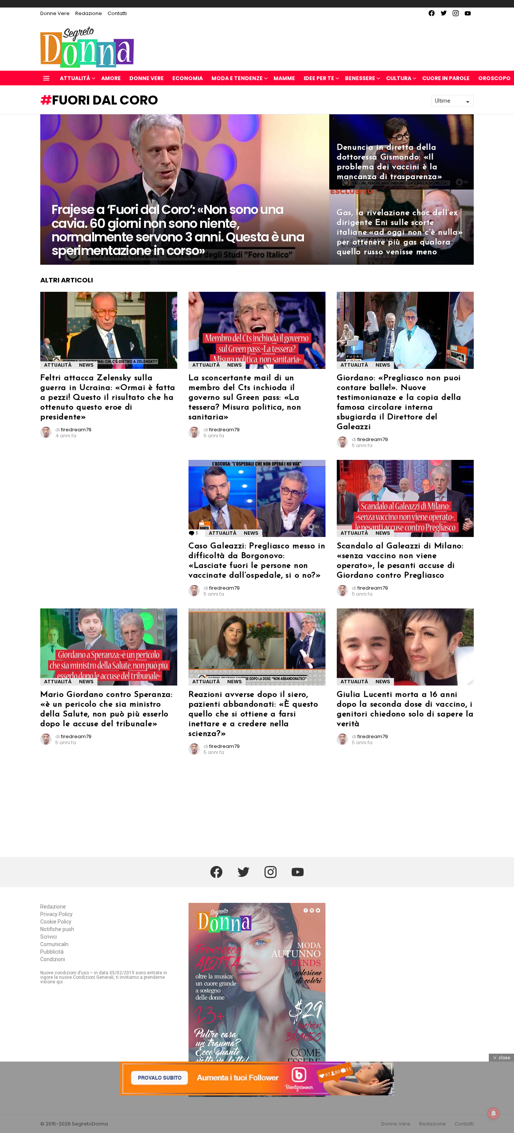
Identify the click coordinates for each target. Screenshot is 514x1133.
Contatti (117, 13)
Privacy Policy (56, 914)
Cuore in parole (446, 78)
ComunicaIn (54, 944)
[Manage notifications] (494, 1113)
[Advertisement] (108, 499)
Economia (187, 78)
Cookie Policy (55, 922)
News (86, 365)
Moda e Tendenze (237, 78)
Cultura (398, 78)
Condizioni (52, 959)
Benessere (360, 78)
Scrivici (48, 937)
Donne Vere (55, 13)
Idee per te (319, 78)
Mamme (284, 78)
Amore (111, 78)
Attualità (75, 78)
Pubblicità (52, 952)
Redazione (88, 13)
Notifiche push (57, 929)
